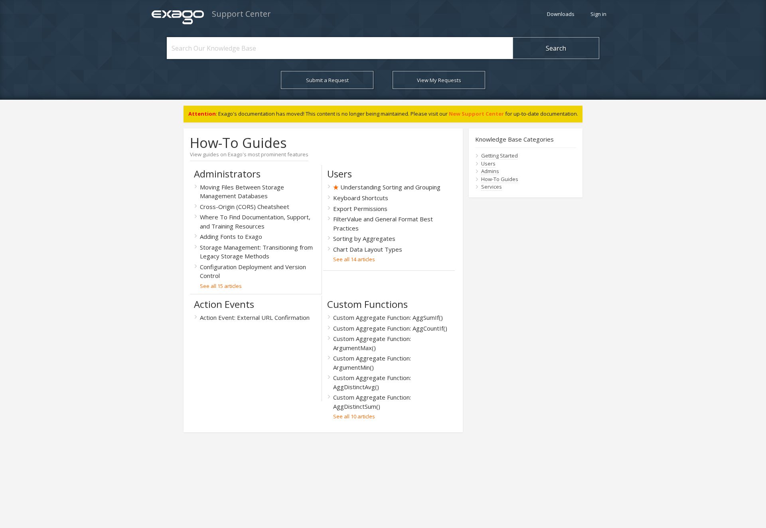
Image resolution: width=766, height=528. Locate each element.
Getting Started (499, 155)
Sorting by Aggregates (364, 238)
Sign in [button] (598, 14)
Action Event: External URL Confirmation (255, 317)
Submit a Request (327, 80)
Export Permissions (360, 209)
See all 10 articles (354, 416)
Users (339, 173)
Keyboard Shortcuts (360, 198)
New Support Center (476, 113)
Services (491, 186)
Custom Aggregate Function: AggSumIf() (388, 317)
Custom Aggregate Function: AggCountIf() (390, 328)
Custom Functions (367, 304)
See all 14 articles (354, 259)
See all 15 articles (221, 286)
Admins (490, 171)
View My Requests (439, 80)
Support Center (241, 13)
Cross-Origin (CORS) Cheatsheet (244, 207)
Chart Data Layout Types (367, 249)
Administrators (227, 173)
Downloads (560, 14)
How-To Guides (499, 179)
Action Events (224, 304)
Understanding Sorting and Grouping (390, 187)
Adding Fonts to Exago (231, 236)
